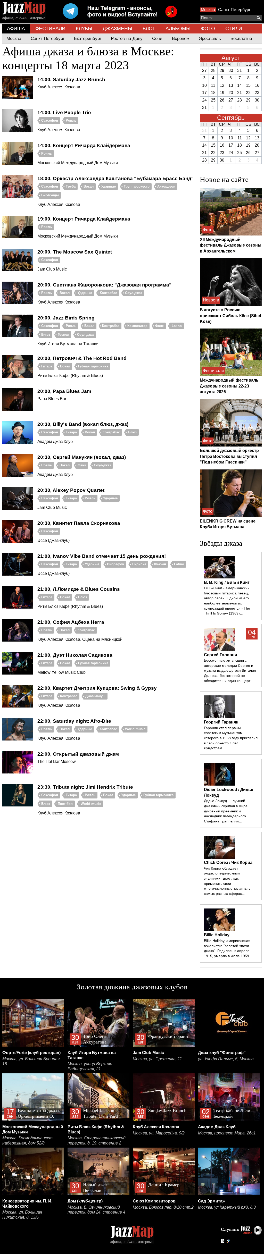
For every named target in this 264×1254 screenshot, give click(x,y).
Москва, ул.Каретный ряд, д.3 (227, 1207)
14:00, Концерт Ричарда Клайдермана (83, 145)
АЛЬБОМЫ (178, 28)
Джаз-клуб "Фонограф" (222, 1052)
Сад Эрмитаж (211, 1201)
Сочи (157, 38)
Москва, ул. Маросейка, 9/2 (159, 1133)
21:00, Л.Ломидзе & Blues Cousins (78, 589)
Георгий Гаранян (221, 722)
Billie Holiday (216, 935)
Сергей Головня (220, 655)
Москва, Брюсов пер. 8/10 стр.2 (163, 1207)
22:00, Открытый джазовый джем (78, 754)
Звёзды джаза (221, 543)
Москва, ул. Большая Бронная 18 (31, 1061)
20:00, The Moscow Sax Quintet (74, 252)
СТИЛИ (233, 28)
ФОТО (208, 28)
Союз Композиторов (154, 1201)
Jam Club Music (148, 1052)
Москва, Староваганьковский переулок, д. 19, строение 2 (97, 1140)
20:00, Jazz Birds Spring (66, 318)
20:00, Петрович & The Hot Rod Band (82, 358)
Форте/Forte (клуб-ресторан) (31, 1052)
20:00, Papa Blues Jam (64, 391)
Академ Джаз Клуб (217, 1127)
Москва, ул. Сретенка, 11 (157, 1059)
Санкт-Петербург (234, 9)
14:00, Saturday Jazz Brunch (71, 79)
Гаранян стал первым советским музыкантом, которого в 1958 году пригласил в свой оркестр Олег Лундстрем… (231, 738)
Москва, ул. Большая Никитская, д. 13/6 (22, 1214)
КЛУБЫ (84, 28)
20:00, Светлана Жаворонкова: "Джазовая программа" (104, 285)
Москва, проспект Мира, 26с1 (227, 1133)
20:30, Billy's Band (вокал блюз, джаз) (82, 424)
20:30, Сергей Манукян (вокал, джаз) (81, 457)
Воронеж (180, 38)
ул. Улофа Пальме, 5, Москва (226, 1059)
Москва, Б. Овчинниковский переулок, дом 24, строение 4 (96, 1210)
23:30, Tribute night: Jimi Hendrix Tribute (85, 787)
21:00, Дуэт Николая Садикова (74, 655)
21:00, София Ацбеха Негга (70, 622)
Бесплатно (241, 38)
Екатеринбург (87, 38)
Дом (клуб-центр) (85, 1201)
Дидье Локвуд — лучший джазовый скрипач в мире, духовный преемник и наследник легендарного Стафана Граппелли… (226, 811)
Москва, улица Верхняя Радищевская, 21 (90, 1066)
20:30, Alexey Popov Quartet (70, 490)
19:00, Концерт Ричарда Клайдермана (83, 219)
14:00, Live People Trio (64, 112)
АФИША (16, 28)
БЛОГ (149, 28)
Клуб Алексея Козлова (156, 1127)
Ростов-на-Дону (127, 38)
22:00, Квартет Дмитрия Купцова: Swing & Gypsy (97, 688)
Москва (208, 9)
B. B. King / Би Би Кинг (227, 582)
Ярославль (210, 38)
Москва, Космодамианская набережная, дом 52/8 (28, 1140)
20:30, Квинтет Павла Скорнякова (78, 523)
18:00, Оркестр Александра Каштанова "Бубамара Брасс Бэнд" (115, 178)
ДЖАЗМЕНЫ (117, 28)
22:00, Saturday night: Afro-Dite (74, 721)
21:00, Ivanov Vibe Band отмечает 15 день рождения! (101, 556)
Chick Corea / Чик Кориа (228, 862)
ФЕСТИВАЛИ (50, 28)
